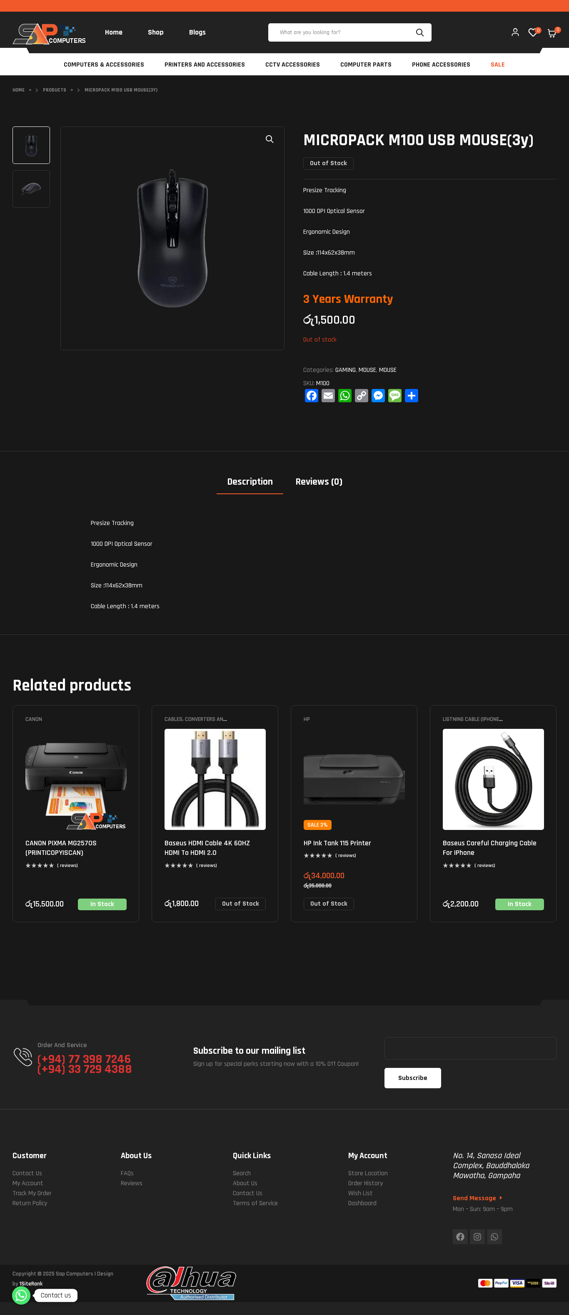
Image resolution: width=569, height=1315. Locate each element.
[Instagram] (477, 1236)
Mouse (367, 370)
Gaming (345, 370)
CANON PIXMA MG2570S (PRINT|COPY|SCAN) (61, 847)
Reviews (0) (318, 482)
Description (250, 482)
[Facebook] (460, 1236)
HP (307, 719)
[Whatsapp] (494, 1236)
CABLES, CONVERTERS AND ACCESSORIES (196, 722)
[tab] (250, 485)
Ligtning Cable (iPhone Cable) (471, 722)
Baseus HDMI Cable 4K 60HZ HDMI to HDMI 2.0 (207, 847)
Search (421, 32)
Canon (33, 719)
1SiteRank (31, 1284)
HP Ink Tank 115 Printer (337, 843)
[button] (270, 139)
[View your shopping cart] (552, 33)
